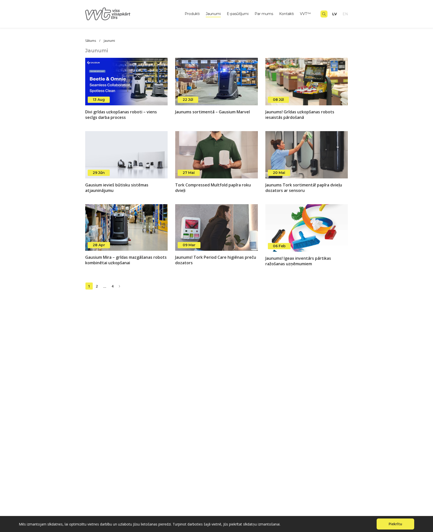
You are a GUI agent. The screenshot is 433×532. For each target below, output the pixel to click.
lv (334, 14)
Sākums (91, 41)
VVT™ (305, 14)
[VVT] (107, 14)
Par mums (264, 14)
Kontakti (286, 14)
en (345, 14)
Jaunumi (213, 14)
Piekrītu (395, 523)
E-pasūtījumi (238, 14)
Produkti (192, 14)
